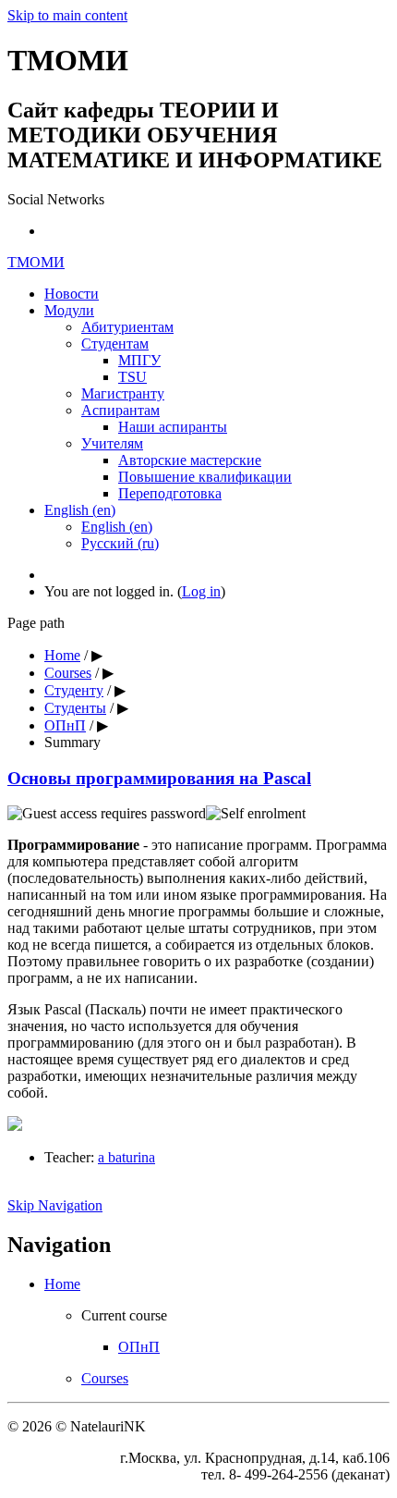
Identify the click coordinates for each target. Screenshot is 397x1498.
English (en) (79, 510)
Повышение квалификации (205, 477)
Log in (201, 591)
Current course (124, 1315)
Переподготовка (170, 493)
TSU (132, 377)
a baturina (126, 1157)
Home (62, 655)
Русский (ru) (120, 543)
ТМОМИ (36, 262)
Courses (67, 673)
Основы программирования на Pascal (159, 778)
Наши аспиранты (172, 427)
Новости (71, 293)
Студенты (75, 708)
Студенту (73, 690)
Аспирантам (120, 410)
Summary (72, 742)
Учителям (112, 443)
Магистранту (122, 393)
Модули (69, 310)
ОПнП (65, 725)
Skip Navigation (54, 1205)
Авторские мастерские (189, 460)
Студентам (115, 343)
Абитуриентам (127, 327)
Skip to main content (67, 15)
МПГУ (139, 360)
